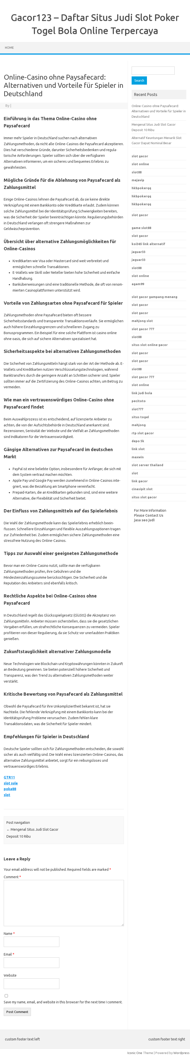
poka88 (10, 789)
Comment (12, 877)
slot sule (11, 783)
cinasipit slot (142, 489)
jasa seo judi (144, 520)
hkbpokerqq (141, 188)
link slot (138, 449)
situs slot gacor (144, 497)
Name (9, 934)
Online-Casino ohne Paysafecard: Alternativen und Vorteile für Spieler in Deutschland (159, 111)
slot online (140, 164)
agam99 (138, 284)
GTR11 (9, 777)
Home (9, 47)
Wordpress (181, 1053)
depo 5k (138, 441)
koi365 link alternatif (148, 244)
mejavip (138, 180)
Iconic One (134, 1053)
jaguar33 (138, 251)
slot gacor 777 (143, 329)
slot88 (137, 172)
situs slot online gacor (150, 344)
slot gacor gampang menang (154, 297)
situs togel (140, 417)
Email (9, 954)
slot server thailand (147, 465)
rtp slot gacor (143, 433)
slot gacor (140, 156)
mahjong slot (142, 320)
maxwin (138, 457)
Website (10, 975)
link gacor (140, 481)
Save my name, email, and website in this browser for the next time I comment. (63, 1002)
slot (7, 795)
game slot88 (141, 228)
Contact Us (154, 515)
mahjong (139, 425)
